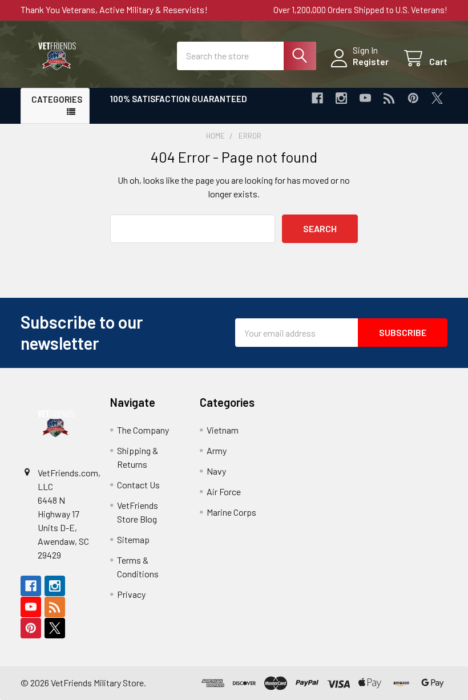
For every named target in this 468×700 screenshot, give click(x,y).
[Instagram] (341, 98)
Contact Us (138, 484)
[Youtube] (365, 98)
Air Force (224, 491)
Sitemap (133, 539)
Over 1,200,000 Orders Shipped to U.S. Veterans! (360, 10)
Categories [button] (56, 99)
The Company (143, 429)
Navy (216, 471)
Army (217, 450)
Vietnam (223, 429)
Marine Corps (231, 512)
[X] (437, 98)
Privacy (131, 594)
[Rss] (389, 98)
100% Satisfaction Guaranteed (178, 99)
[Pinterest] (413, 98)
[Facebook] (317, 98)
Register (371, 61)
